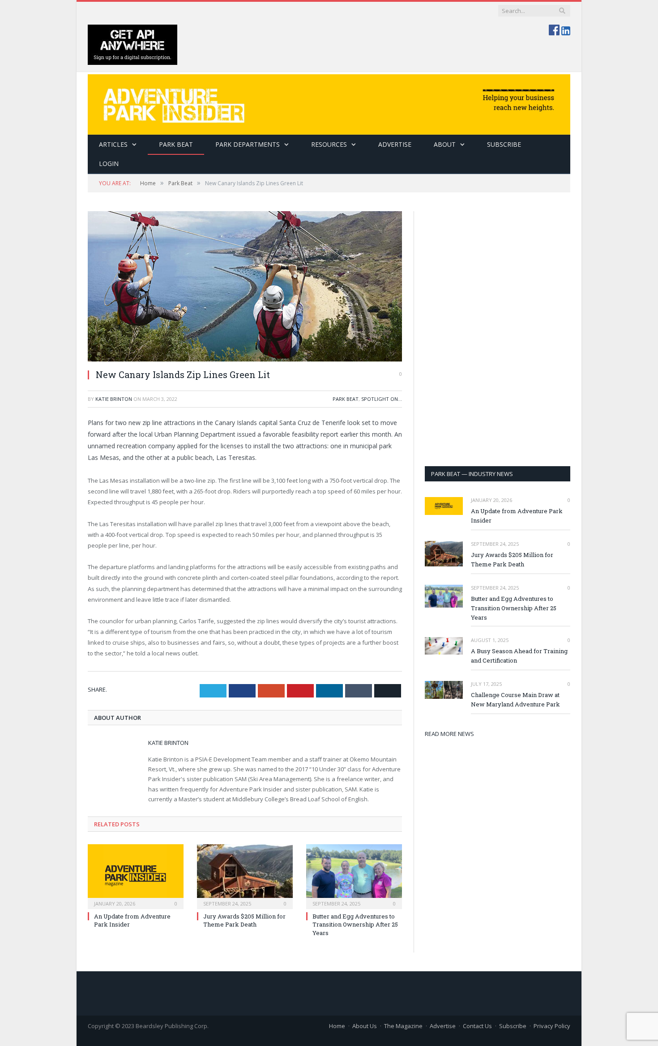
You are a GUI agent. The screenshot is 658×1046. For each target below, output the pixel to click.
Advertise (394, 144)
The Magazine (403, 1026)
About (445, 144)
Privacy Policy (552, 1026)
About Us (364, 1026)
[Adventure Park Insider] (329, 102)
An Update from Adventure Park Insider (517, 515)
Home (337, 1026)
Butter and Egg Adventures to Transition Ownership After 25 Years (355, 924)
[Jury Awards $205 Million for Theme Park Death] (245, 875)
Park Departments (247, 144)
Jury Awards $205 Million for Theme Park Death (244, 920)
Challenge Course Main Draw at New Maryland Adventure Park (515, 699)
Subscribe (512, 1026)
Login (109, 163)
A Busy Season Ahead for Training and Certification (519, 655)
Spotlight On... (381, 398)
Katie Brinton (113, 398)
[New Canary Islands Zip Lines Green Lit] (245, 286)
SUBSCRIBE (504, 144)
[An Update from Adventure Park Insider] (136, 875)
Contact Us (477, 1026)
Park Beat (176, 144)
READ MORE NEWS (449, 734)
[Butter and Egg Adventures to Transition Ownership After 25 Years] (354, 875)
